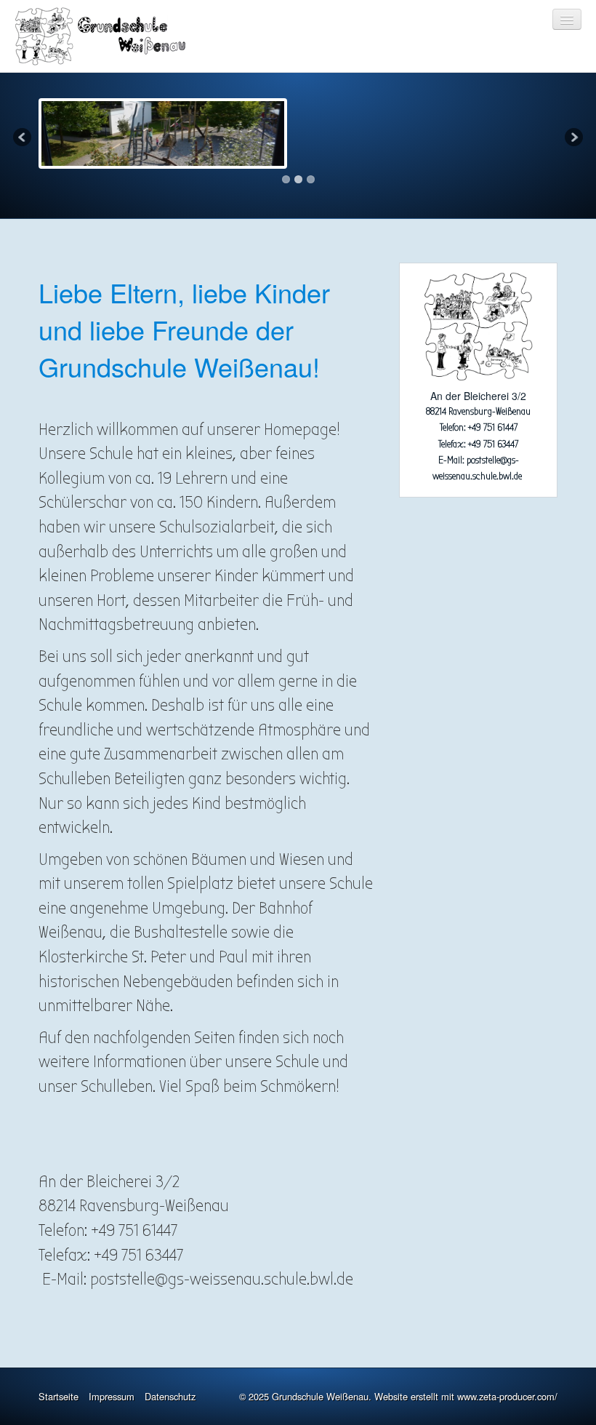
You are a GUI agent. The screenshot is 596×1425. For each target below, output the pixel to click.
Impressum (111, 1396)
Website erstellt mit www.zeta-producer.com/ (465, 1396)
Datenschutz (170, 1396)
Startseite (58, 1396)
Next (573, 138)
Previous (23, 138)
